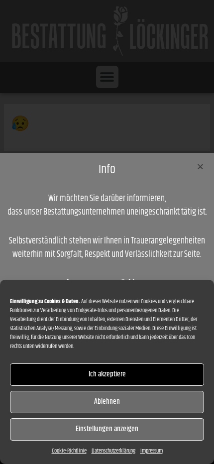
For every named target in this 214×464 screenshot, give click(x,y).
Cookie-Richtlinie (69, 451)
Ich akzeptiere (107, 374)
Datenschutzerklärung (113, 451)
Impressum (151, 451)
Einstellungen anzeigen (107, 429)
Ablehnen (107, 401)
